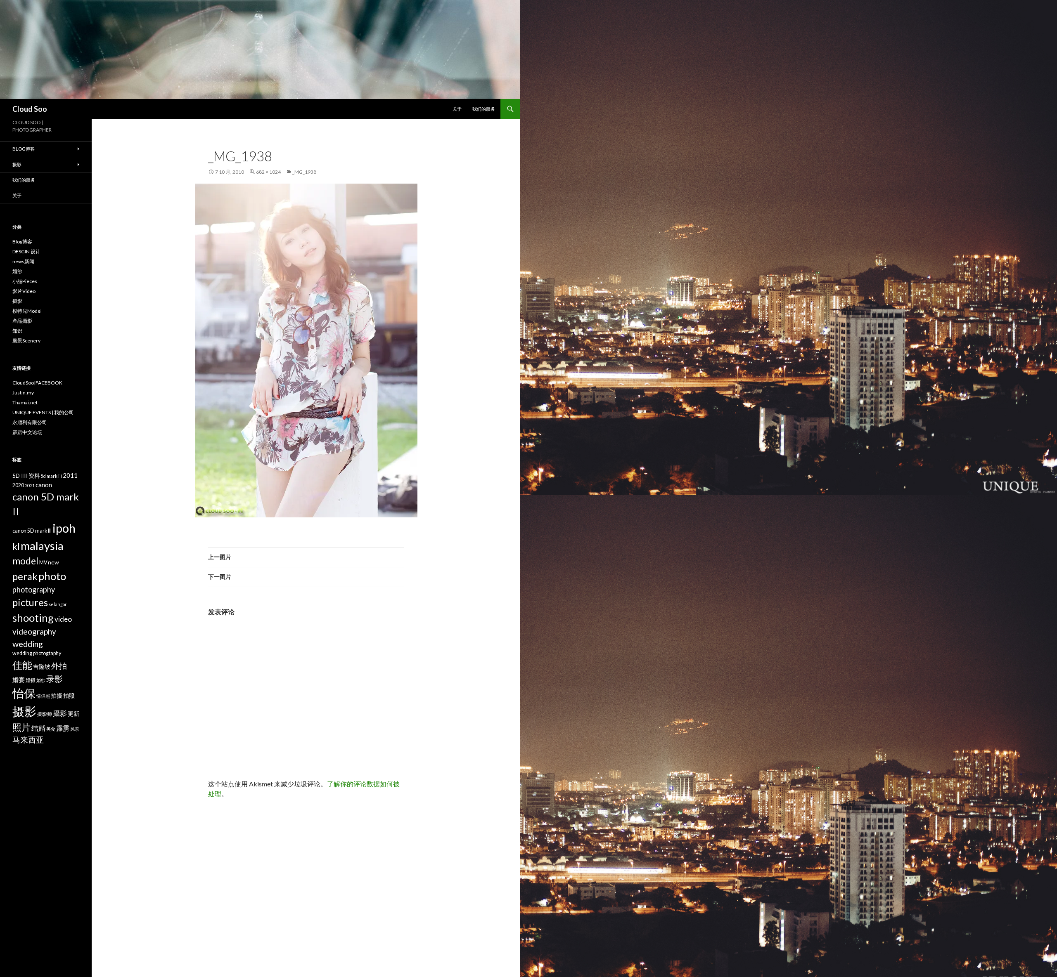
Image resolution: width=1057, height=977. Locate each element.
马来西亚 (28, 739)
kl (16, 546)
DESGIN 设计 (26, 251)
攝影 (60, 713)
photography (33, 589)
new (53, 562)
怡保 (24, 693)
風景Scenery (26, 340)
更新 (73, 713)
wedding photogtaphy (36, 653)
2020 (18, 485)
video (63, 619)
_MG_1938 (304, 172)
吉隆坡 (41, 666)
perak (25, 576)
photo (52, 576)
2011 (70, 475)
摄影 (16, 164)
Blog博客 (23, 148)
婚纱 (17, 271)
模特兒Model (27, 311)
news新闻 (23, 261)
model (25, 560)
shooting (33, 617)
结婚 (38, 728)
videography (34, 631)
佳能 (22, 665)
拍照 (69, 695)
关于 (457, 108)
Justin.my (23, 392)
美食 (50, 729)
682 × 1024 (268, 172)
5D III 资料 (26, 475)
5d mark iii (51, 476)
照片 (21, 727)
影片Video (24, 291)
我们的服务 (483, 108)
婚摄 (31, 680)
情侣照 (43, 696)
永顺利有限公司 (29, 422)
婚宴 (18, 679)
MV (43, 562)
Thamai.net (25, 402)
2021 (30, 485)
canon (44, 485)
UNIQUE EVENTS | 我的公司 (43, 412)
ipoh (64, 528)
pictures (30, 602)
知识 (17, 331)
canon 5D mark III (32, 531)
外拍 (59, 665)
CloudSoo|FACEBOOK (37, 383)
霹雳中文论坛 (27, 432)
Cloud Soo (29, 108)
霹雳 (62, 728)
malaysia (42, 545)
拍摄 (56, 695)
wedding (27, 644)
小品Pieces (24, 281)
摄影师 (44, 714)
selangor (58, 604)
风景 (74, 729)
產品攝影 (22, 321)
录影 (54, 679)
